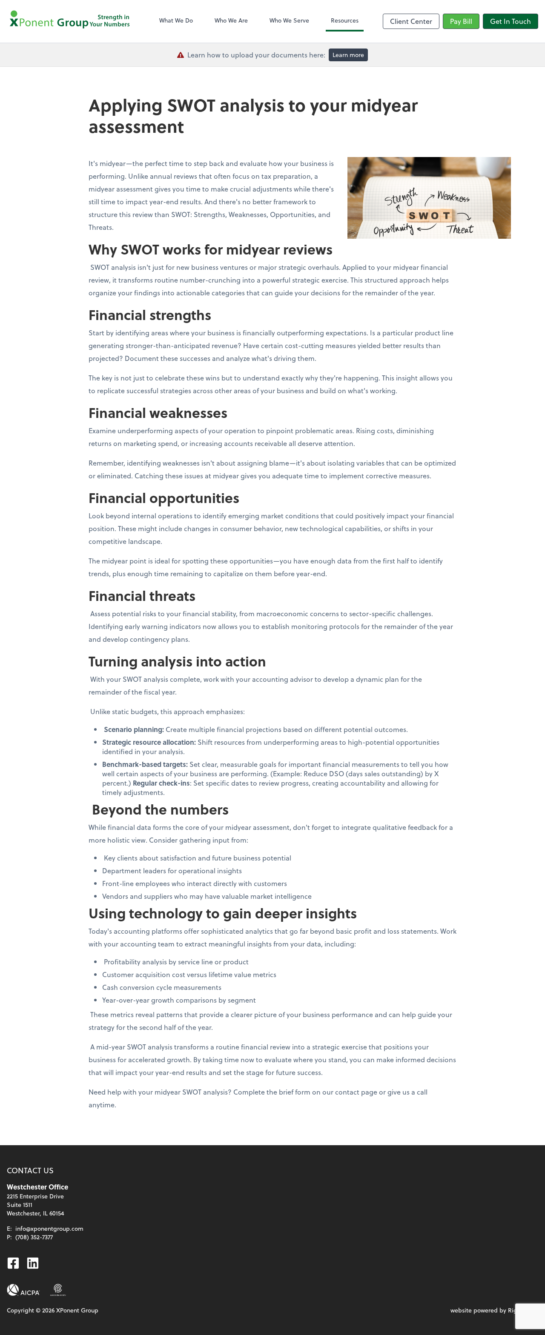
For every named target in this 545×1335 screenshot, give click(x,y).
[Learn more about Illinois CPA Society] (58, 1290)
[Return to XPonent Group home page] (71, 21)
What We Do (176, 20)
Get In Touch (510, 21)
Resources (345, 20)
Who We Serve (289, 20)
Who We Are (231, 20)
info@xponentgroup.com (49, 1228)
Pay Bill (461, 21)
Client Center (411, 21)
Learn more (348, 54)
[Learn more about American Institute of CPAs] (23, 1290)
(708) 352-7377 (34, 1236)
